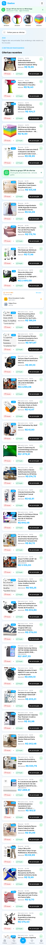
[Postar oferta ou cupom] (23, 940)
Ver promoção (34, 74)
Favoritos (32, 943)
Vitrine (41, 943)
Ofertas (4, 943)
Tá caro (8, 74)
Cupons (14, 943)
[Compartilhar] (41, 59)
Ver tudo (38, 292)
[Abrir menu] (42, 3)
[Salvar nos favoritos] (6, 60)
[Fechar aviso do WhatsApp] (43, 10)
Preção (20, 74)
